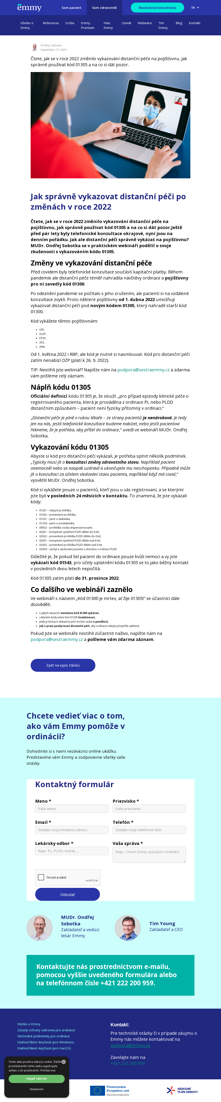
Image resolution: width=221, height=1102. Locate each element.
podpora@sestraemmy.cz (143, 370)
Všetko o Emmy (28, 1024)
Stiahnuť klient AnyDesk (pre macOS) (44, 1048)
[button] (195, 7)
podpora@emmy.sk (130, 1045)
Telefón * (123, 822)
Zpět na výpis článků (63, 665)
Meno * (43, 801)
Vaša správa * (128, 843)
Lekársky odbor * (54, 843)
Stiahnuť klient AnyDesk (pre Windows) (45, 1042)
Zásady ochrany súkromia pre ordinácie (46, 1030)
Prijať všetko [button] (36, 1079)
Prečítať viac (48, 1070)
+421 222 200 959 (127, 1063)
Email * (43, 822)
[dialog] (36, 1077)
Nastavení (36, 1089)
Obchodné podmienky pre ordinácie (43, 1036)
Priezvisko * (126, 801)
